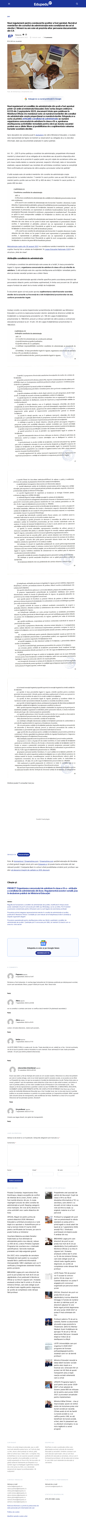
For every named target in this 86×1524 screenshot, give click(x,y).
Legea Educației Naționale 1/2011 (58, 249)
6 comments (48, 37)
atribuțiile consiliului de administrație (40, 119)
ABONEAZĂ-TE (43, 953)
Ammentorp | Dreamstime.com (26, 861)
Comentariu (11, 1143)
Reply (9, 993)
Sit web (60, 1170)
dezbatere (40, 135)
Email (35, 1170)
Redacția (18, 35)
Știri (8, 16)
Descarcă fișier (23, 854)
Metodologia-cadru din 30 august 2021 (22, 246)
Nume (9, 1170)
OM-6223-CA (11, 854)
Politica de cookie (13, 1512)
